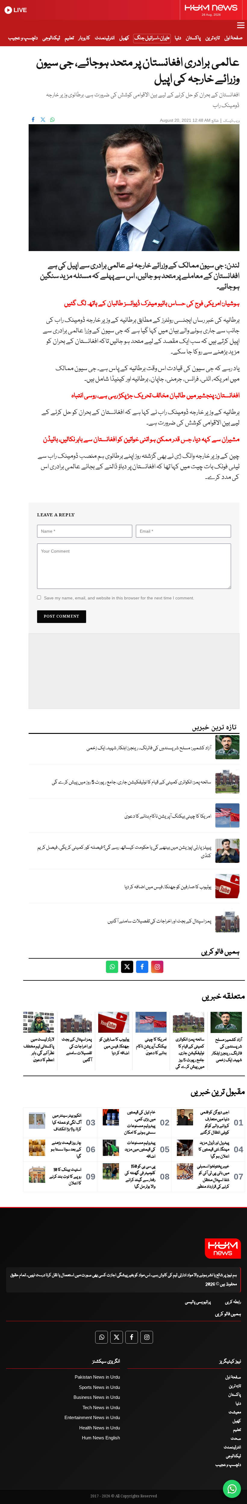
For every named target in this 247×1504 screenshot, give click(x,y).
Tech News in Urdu (101, 1407)
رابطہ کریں (233, 1302)
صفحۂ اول (233, 38)
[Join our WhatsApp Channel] (232, 1489)
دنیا (178, 38)
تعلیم (69, 38)
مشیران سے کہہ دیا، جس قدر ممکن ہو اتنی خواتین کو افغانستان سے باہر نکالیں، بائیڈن (141, 440)
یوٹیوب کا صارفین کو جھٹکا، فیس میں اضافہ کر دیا (167, 887)
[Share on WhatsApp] (52, 119)
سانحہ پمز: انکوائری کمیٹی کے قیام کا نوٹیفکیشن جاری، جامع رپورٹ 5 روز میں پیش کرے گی (131, 782)
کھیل (124, 38)
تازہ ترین (212, 38)
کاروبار (84, 38)
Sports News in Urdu (99, 1387)
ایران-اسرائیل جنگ (150, 38)
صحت (236, 1438)
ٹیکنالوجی (51, 38)
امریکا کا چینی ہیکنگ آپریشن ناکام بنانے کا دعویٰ (167, 816)
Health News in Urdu (99, 1427)
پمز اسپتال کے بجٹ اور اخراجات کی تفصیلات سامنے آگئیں (159, 921)
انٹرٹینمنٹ (104, 38)
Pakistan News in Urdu (97, 1377)
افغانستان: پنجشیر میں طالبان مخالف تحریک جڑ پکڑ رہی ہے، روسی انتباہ (155, 396)
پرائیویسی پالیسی (198, 1302)
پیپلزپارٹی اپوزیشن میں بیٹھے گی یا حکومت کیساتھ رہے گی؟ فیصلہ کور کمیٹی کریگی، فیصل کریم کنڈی (124, 852)
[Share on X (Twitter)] (42, 119)
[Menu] (241, 28)
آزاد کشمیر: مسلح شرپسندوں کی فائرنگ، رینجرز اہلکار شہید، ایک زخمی (148, 748)
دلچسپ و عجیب (23, 38)
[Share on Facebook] (33, 119)
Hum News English (101, 1437)
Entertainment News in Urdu (92, 1417)
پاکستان (193, 38)
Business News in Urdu (96, 1397)
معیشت (235, 1412)
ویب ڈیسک (231, 121)
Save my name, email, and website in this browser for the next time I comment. (119, 597)
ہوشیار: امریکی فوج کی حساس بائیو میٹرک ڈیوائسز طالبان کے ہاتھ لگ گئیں (151, 304)
